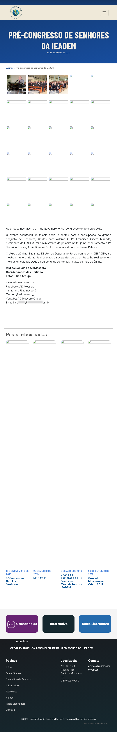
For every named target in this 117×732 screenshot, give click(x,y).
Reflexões (11, 691)
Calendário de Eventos (18, 679)
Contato (10, 709)
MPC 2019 (39, 578)
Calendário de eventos (26, 627)
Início (9, 667)
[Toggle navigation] (104, 13)
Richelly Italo (102, 723)
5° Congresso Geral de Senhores (15, 581)
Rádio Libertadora (95, 624)
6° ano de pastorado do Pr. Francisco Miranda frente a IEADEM (71, 581)
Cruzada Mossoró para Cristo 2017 (97, 581)
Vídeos (10, 697)
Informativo (59, 624)
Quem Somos (13, 673)
